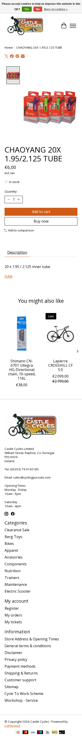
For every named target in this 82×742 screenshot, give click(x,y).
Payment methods (20, 666)
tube (9, 276)
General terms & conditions (28, 645)
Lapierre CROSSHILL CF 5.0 (60, 365)
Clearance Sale (17, 529)
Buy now (41, 221)
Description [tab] (17, 252)
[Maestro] (40, 732)
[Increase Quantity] (18, 199)
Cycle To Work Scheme (24, 693)
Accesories (14, 557)
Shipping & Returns (21, 673)
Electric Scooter (18, 591)
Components (16, 564)
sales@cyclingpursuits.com (32, 477)
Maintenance (16, 584)
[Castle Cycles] (25, 26)
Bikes (9, 543)
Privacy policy (16, 659)
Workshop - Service (21, 700)
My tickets (13, 621)
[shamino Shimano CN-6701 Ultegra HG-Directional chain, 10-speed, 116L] (22, 333)
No (38, 9)
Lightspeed (12, 726)
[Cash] (18, 732)
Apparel (11, 550)
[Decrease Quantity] (9, 199)
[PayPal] (55, 732)
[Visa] (33, 732)
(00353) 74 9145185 (24, 469)
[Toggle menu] (72, 25)
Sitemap (11, 686)
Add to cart (41, 211)
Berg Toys (13, 536)
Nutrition (12, 570)
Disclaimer (13, 652)
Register (12, 608)
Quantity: (11, 191)
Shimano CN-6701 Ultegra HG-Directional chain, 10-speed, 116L (22, 369)
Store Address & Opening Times (32, 639)
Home (9, 47)
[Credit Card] (47, 732)
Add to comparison (21, 230)
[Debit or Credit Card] (62, 732)
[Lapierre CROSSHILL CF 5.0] (60, 333)
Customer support (20, 679)
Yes (26, 9)
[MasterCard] (25, 732)
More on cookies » (56, 9)
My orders (13, 615)
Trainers (12, 577)
